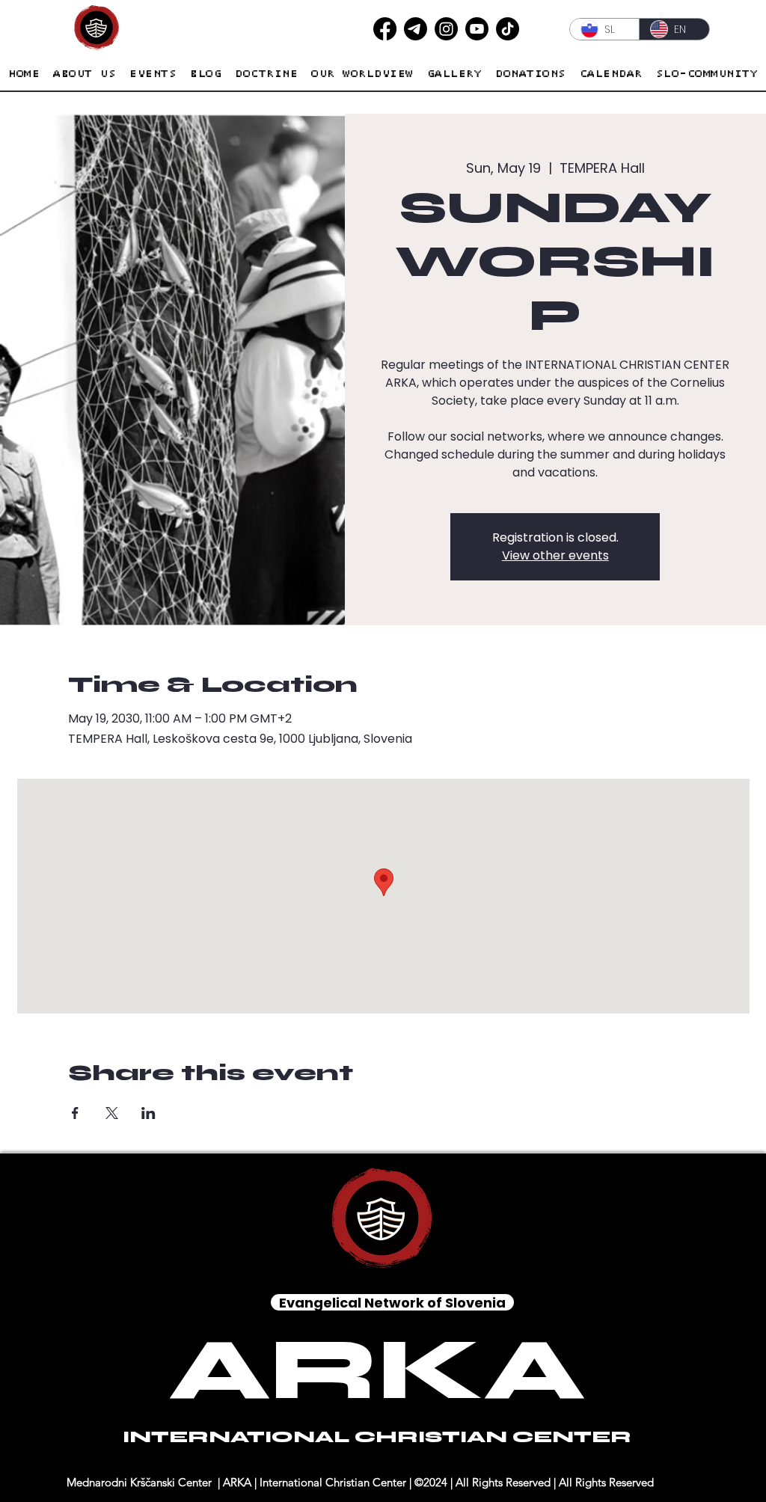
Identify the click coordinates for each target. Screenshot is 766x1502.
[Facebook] (384, 28)
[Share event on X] (112, 1113)
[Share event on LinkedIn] (148, 1113)
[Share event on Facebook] (75, 1113)
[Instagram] (446, 28)
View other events (555, 555)
